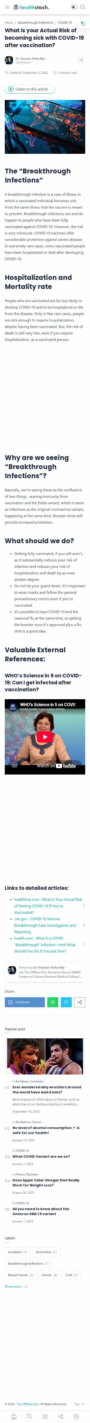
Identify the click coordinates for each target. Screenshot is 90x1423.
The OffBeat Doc (28, 1404)
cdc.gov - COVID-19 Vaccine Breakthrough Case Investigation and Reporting (45, 925)
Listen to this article (32, 89)
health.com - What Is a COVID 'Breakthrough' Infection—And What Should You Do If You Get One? (44, 944)
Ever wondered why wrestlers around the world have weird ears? (46, 1090)
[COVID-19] (22, 1151)
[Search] (82, 7)
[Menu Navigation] (7, 7)
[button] (74, 7)
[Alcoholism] (23, 1122)
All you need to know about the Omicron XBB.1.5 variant (40, 1211)
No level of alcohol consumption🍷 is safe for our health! (45, 1130)
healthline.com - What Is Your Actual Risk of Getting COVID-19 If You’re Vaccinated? (48, 906)
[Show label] (16, 1286)
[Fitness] (21, 1174)
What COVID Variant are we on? (41, 1156)
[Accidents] (22, 1081)
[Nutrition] (32, 1174)
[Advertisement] (45, 395)
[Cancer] (36, 1122)
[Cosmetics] (37, 1081)
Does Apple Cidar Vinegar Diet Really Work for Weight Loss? (45, 1183)
